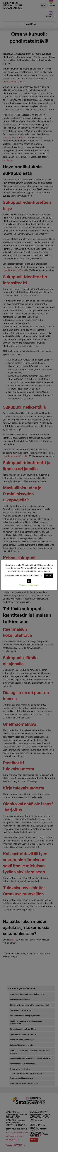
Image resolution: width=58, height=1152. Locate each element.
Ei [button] (29, 581)
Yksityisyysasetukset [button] (29, 585)
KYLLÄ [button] (48, 575)
